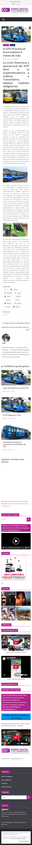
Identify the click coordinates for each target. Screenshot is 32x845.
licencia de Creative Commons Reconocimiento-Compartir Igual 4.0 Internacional (14, 814)
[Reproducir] (3, 548)
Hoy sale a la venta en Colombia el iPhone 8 (16, 323)
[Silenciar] (26, 548)
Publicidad (4, 783)
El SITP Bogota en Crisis (12, 415)
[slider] (15, 547)
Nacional (12, 45)
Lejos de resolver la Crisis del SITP (16, 388)
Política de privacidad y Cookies (18, 838)
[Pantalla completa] (28, 548)
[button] (16, 541)
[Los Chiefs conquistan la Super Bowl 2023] (8, 613)
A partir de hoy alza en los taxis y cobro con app (15, 328)
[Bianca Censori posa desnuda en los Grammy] (8, 598)
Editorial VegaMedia (7, 776)
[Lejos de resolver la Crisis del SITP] (16, 371)
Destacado (6, 45)
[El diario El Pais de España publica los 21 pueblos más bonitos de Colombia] (23, 613)
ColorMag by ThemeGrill (12, 822)
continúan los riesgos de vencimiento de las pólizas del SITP (14, 444)
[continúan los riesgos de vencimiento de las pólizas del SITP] (16, 425)
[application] (16, 541)
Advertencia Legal (6, 787)
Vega (17, 59)
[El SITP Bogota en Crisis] (16, 398)
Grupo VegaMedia (6, 780)
